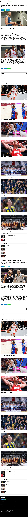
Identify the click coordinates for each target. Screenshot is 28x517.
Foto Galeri (2, 501)
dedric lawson (8, 319)
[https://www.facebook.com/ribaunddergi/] (1, 499)
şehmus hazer (11, 319)
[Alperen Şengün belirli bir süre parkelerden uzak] (14, 129)
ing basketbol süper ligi (11, 83)
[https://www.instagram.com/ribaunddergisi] (4, 499)
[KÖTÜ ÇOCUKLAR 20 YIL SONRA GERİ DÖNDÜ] (14, 346)
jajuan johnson (19, 83)
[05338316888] (5, 499)
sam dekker (16, 83)
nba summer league (4, 319)
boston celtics (19, 319)
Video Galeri (15, 501)
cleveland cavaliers (23, 319)
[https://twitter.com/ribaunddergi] (2, 499)
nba (1, 83)
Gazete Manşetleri (16, 506)
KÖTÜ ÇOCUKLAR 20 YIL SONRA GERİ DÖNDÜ (8, 119)
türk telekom (7, 83)
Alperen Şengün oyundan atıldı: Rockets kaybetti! (9, 100)
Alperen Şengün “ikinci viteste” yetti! (7, 156)
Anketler (2, 504)
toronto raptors (4, 83)
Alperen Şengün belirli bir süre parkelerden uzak (9, 137)
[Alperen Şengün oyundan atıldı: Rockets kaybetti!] (14, 92)
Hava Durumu (2, 506)
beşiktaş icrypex (15, 319)
